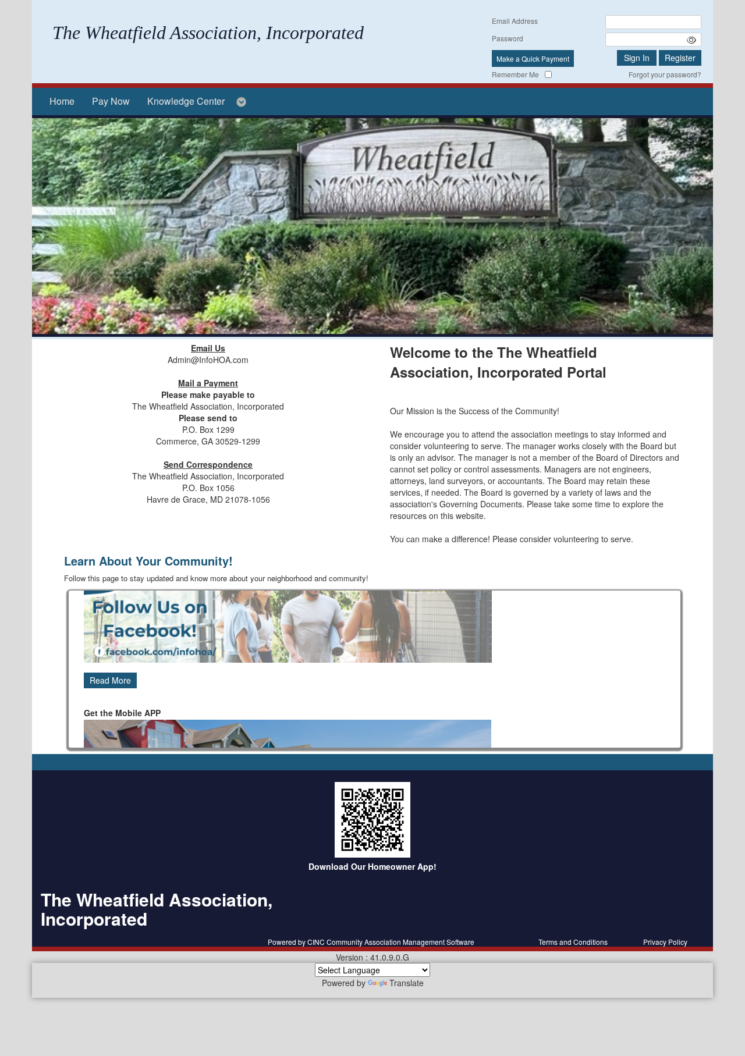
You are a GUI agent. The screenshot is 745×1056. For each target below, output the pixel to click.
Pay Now (111, 101)
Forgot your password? (665, 74)
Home (61, 101)
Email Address (515, 21)
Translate (406, 983)
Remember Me (515, 74)
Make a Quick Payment (532, 58)
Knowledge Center (186, 101)
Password (507, 38)
